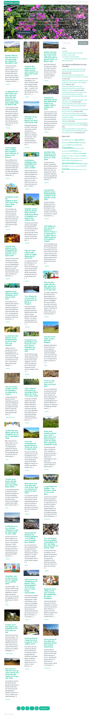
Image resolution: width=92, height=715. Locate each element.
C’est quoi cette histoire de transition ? (76, 59)
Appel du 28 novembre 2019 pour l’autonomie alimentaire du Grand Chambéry (50, 593)
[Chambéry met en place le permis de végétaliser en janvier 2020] (12, 568)
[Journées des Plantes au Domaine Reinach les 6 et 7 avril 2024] (51, 142)
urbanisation (81, 169)
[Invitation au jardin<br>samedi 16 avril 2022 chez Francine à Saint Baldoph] (12, 188)
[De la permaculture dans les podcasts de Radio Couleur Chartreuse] (51, 630)
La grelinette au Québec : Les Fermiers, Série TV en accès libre (50, 490)
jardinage (65, 158)
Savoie (65, 168)
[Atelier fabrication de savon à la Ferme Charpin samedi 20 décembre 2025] (12, 46)
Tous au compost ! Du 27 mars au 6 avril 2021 (50, 383)
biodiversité (79, 145)
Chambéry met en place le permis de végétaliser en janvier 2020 (11, 580)
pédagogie (77, 166)
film (74, 153)
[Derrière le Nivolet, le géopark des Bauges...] (51, 327)
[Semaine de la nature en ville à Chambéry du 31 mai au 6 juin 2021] (12, 285)
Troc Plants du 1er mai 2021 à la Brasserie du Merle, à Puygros (31, 300)
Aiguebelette (65, 142)
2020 (70, 140)
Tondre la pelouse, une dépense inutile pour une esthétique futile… (11, 483)
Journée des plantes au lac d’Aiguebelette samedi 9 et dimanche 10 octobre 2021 (11, 251)
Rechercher (83, 43)
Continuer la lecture (25, 32)
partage (80, 160)
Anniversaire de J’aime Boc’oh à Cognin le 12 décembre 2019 (31, 641)
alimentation (74, 142)
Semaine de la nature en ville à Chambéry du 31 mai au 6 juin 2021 (11, 295)
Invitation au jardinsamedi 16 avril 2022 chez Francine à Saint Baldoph (12, 201)
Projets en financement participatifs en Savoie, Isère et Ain (11, 628)
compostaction (65, 151)
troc (76, 169)
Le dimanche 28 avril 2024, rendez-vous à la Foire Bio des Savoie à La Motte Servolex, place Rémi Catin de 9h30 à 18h (12, 98)
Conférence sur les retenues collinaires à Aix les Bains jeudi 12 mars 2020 (11, 530)
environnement (66, 153)
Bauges (73, 145)
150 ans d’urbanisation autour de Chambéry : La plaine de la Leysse (11, 390)
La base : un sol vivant (68, 55)
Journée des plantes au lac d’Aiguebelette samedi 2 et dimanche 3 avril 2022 (50, 194)
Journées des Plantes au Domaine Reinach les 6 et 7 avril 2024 (50, 156)
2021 (73, 140)
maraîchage (75, 160)
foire (77, 153)
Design (79, 151)
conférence (73, 151)
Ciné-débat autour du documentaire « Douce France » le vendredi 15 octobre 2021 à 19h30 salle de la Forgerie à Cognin (50, 233)
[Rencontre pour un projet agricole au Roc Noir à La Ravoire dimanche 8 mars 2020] (31, 477)
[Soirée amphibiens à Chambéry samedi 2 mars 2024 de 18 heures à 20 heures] (12, 138)
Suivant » (44, 708)
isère (80, 155)
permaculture (69, 163)
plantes (80, 163)
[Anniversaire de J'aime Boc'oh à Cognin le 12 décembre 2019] (31, 629)
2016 (63, 140)
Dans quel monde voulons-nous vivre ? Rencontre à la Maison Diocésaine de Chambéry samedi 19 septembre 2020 (50, 437)
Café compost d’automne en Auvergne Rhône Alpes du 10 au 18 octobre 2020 (31, 392)
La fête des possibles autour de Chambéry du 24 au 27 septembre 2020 (12, 434)
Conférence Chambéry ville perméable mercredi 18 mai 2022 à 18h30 (31, 164)
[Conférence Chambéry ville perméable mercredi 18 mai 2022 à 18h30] (31, 154)
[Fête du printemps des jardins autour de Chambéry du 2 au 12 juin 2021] (51, 274)
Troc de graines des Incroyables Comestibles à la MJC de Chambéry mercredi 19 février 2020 (51, 543)
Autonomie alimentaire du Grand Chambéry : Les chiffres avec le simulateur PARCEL (31, 537)
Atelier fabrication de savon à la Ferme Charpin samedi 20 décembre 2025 (11, 59)
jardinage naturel (73, 158)
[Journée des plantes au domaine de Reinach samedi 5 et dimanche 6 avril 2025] (31, 52)
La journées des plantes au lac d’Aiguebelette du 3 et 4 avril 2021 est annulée (11, 340)
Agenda (8, 84)
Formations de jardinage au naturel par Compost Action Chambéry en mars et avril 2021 (31, 345)
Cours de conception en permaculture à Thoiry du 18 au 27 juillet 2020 (31, 445)
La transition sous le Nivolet (70, 57)
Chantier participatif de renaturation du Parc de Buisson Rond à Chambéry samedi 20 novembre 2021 (31, 214)
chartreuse (77, 148)
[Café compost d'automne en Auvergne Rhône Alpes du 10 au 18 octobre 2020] (31, 381)
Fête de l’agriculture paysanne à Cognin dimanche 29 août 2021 (31, 254)
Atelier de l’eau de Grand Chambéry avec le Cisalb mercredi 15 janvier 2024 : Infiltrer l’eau (51, 56)
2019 (67, 140)
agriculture (79, 140)
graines (64, 156)
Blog (45, 365)
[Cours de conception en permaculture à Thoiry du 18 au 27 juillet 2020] (31, 432)
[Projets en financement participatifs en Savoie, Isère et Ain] (12, 615)
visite (85, 169)
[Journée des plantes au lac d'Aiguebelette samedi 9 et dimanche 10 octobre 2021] (12, 238)
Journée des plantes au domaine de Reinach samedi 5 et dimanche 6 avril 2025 (31, 71)
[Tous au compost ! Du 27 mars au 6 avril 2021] (51, 373)
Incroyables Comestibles (73, 155)
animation (83, 142)
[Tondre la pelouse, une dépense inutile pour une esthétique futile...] (12, 469)
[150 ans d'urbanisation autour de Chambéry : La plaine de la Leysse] (12, 378)
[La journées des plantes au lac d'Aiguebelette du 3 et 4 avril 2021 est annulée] (12, 329)
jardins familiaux (82, 158)
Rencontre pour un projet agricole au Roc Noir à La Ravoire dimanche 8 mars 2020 (31, 488)
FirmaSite (10, 714)
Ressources (12, 417)
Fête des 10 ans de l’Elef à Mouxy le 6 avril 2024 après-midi (31, 119)
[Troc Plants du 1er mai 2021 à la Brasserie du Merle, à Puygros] (31, 289)
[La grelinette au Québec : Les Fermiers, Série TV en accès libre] (51, 478)
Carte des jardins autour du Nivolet (72, 53)
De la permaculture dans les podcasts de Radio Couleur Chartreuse (50, 643)
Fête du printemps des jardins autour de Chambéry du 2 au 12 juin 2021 (50, 286)
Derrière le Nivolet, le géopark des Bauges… (50, 339)
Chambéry (68, 147)
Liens (7, 459)
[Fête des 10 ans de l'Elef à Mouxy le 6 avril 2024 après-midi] (31, 107)
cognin (82, 148)
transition (72, 169)
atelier (69, 145)
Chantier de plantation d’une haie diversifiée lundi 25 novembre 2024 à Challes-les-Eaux (50, 103)
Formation (83, 153)
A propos (64, 51)
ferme (71, 153)
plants (69, 166)
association (64, 145)
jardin (84, 156)
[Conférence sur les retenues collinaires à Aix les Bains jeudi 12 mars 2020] (12, 517)
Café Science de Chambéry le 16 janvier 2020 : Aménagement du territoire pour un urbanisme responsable (31, 586)
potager (73, 166)
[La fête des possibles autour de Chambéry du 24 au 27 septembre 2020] (12, 424)
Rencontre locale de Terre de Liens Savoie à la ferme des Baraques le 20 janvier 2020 (12, 673)
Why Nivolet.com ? (67, 60)
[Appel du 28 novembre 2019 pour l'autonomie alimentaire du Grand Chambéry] (51, 580)
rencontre (83, 166)
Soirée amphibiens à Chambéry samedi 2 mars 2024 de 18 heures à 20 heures (11, 152)
